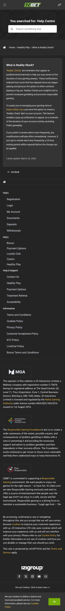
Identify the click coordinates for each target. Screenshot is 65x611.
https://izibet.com (15, 109)
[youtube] (39, 576)
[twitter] (25, 576)
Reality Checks (14, 70)
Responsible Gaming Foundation (24, 429)
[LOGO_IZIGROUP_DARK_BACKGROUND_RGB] (32, 567)
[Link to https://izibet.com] (4, 4)
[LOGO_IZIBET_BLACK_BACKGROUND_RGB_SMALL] (32, 3)
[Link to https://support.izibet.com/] (4, 47)
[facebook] (19, 576)
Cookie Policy (49, 535)
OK (54, 601)
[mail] (45, 576)
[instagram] (32, 576)
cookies (16, 524)
